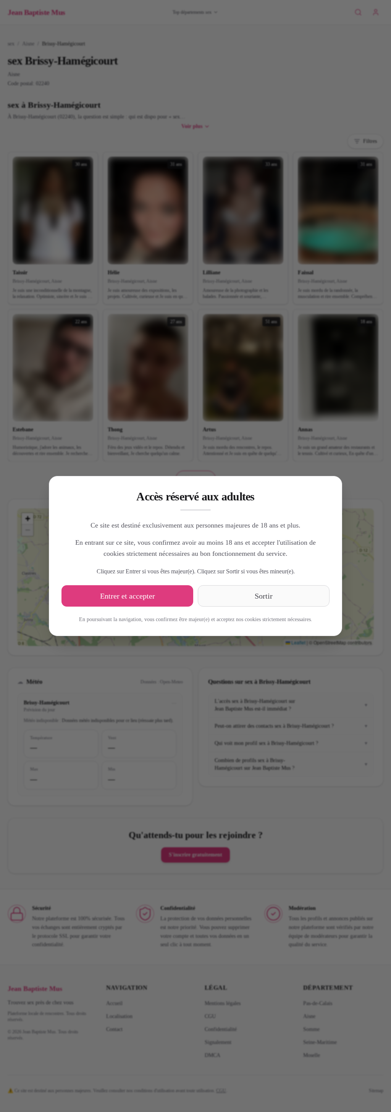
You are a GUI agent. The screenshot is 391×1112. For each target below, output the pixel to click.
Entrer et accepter (127, 596)
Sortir (264, 596)
